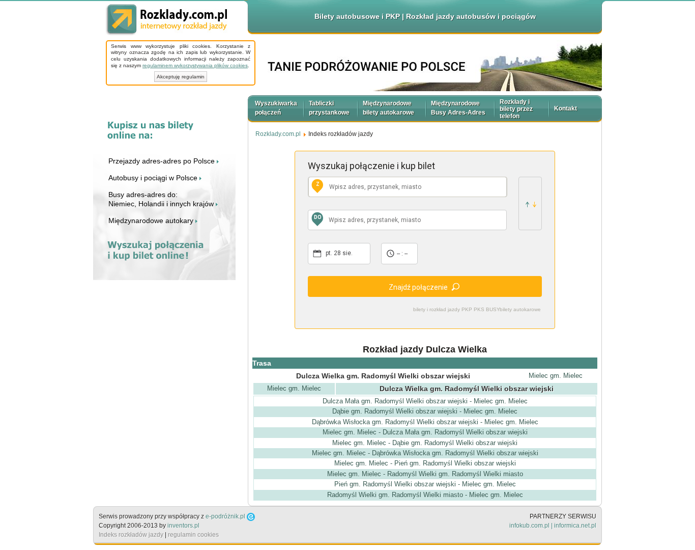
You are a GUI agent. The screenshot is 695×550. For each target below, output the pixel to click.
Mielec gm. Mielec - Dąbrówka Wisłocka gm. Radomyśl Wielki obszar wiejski (425, 453)
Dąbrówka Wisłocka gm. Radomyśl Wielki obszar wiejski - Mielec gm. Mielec (425, 422)
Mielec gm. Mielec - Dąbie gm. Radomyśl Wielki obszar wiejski (424, 443)
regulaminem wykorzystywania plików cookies (195, 65)
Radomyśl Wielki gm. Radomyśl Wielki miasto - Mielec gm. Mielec (425, 495)
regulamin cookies (193, 534)
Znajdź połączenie (418, 287)
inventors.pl (183, 525)
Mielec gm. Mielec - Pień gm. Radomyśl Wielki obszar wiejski (425, 463)
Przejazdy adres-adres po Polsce (162, 161)
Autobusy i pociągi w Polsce (153, 178)
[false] (530, 203)
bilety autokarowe (520, 309)
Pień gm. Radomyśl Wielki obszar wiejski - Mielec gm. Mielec (425, 484)
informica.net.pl (575, 525)
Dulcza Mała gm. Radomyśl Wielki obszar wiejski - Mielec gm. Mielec (425, 401)
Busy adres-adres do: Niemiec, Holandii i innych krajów (162, 199)
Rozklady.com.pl (166, 20)
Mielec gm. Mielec (556, 375)
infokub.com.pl (529, 525)
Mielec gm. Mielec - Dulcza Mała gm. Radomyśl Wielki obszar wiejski (425, 432)
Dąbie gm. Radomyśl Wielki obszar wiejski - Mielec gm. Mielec (424, 411)
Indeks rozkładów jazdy (131, 534)
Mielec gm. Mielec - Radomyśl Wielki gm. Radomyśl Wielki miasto (425, 474)
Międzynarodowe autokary (151, 220)
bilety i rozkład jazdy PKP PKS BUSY (456, 309)
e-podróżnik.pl (225, 516)
